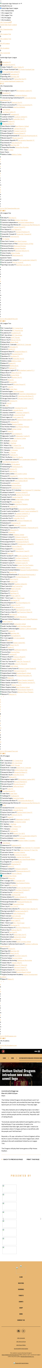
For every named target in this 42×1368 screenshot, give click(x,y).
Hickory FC (13, 469)
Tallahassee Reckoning (24, 960)
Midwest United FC (21, 537)
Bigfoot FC (13, 368)
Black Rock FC (16, 373)
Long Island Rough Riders (26, 509)
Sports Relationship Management (10, 1354)
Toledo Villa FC (17, 659)
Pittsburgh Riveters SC (24, 902)
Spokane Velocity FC (22, 251)
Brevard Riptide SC (20, 782)
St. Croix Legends (19, 638)
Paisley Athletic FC (20, 897)
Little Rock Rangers (21, 504)
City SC (9, 403)
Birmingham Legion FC (24, 90)
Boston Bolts (14, 375)
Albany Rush (14, 342)
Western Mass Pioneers (25, 692)
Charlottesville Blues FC (26, 396)
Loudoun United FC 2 (23, 513)
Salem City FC (15, 605)
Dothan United (16, 429)
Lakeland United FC (21, 492)
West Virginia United (23, 687)
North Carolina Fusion (23, 888)
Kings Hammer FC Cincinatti (30, 848)
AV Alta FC (12, 218)
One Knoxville (15, 895)
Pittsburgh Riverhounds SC (29, 135)
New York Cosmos (20, 241)
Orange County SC (20, 131)
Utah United (14, 666)
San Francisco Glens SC (24, 612)
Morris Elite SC (17, 546)
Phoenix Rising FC (20, 133)
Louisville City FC (19, 119)
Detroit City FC (17, 102)
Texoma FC (13, 654)
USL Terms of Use (21, 1341)
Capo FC (10, 387)
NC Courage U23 (19, 880)
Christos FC (13, 401)
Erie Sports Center (20, 438)
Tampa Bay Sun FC (20, 79)
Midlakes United (18, 535)
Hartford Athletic (19, 107)
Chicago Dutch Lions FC (26, 398)
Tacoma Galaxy (17, 958)
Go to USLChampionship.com (10, 208)
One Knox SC (14, 236)
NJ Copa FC (14, 885)
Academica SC (16, 333)
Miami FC (11, 121)
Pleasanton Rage (18, 904)
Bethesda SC (14, 365)
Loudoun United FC (20, 117)
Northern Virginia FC (23, 560)
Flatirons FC (14, 455)
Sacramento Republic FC (26, 140)
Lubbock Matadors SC (24, 520)
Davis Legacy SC (18, 417)
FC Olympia (14, 450)
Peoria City (13, 572)
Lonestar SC (14, 506)
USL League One (6, 13)
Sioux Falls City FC (20, 934)
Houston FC (14, 476)
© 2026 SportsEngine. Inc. (27, 1356)
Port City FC (14, 579)
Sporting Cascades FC (23, 265)
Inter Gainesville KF (21, 481)
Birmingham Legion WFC (26, 779)
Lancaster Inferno (19, 852)
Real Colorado (16, 588)
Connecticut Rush (19, 415)
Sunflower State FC (20, 650)
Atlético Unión (16, 361)
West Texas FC (17, 685)
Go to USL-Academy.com (8, 1045)
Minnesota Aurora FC (23, 871)
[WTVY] (9, 1238)
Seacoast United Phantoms (29, 619)
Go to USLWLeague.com (8, 1036)
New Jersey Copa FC (22, 551)
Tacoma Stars (15, 652)
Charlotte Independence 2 (27, 394)
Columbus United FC (22, 412)
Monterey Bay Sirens (9, 876)
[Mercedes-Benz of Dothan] (9, 1212)
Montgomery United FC (26, 544)
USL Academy (6, 20)
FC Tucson (12, 452)
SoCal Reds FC (16, 939)
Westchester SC (17, 255)
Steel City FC (14, 645)
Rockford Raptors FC (23, 603)
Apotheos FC (14, 356)
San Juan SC (13, 614)
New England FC (18, 549)
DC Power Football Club (26, 69)
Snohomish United (20, 624)
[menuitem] (4, 1058)
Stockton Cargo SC (20, 956)
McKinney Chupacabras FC (29, 527)
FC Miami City (16, 445)
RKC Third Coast (18, 598)
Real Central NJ (17, 586)
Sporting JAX (14, 76)
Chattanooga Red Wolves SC (30, 225)
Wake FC (11, 678)
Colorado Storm (17, 410)
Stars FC (10, 640)
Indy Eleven (6, 109)
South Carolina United (23, 626)
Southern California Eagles (28, 628)
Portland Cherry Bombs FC (29, 909)
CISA (6, 405)
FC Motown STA (18, 448)
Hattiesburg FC (17, 466)
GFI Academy (15, 464)
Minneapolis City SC (22, 539)
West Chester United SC (26, 680)
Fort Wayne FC (16, 229)
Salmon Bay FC (17, 930)
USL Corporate (5, 22)
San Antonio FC (17, 143)
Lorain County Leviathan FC (29, 511)
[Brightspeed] (9, 1186)
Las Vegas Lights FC (9, 112)
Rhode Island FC (17, 138)
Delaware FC (14, 422)
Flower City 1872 (19, 833)
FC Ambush (13, 441)
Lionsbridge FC (17, 502)
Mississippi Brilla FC (22, 542)
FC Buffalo (12, 443)
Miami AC (11, 532)
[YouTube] (3, 211)
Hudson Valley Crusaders (26, 840)
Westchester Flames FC (25, 689)
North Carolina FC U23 (25, 556)
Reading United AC (20, 584)
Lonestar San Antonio (23, 857)
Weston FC (13, 694)
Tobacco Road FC (20, 657)
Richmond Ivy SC (18, 918)
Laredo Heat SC (17, 497)
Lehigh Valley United (22, 499)
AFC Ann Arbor (17, 335)
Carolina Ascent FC (8, 64)
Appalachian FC (17, 354)
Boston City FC (17, 377)
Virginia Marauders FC (24, 675)
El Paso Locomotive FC (24, 105)
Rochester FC (15, 600)
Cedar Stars (13, 389)
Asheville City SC (18, 358)
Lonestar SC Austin (20, 855)
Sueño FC (11, 647)
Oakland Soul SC (18, 892)
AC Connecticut (17, 328)
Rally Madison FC (19, 913)
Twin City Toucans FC (23, 661)
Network (15, 3)
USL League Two (6, 15)
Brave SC (11, 380)
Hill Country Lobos (20, 474)
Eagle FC (10, 431)
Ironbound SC (15, 483)
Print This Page (33, 1159)
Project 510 (13, 581)
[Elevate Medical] (9, 1203)
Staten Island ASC (19, 643)
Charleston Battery (20, 95)
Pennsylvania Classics (23, 567)
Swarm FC (11, 631)
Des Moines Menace (22, 426)
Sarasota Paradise (20, 248)
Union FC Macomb (20, 664)
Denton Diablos (17, 424)
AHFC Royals (15, 337)
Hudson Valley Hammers (26, 478)
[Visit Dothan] (9, 1230)
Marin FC (11, 866)
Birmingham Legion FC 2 (26, 370)
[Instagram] (3, 83)
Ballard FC (12, 363)
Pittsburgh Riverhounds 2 (27, 574)
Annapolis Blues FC (20, 351)
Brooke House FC (20, 384)
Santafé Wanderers (20, 617)
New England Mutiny (23, 883)
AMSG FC (11, 349)
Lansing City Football (23, 495)
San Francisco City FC (23, 610)
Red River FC (14, 593)
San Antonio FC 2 (18, 607)
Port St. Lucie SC (18, 262)
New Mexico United (22, 126)
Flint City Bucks (17, 457)
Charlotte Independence (26, 222)
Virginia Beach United (23, 673)
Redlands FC (14, 591)
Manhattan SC (16, 523)
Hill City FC (13, 471)
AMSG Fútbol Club (20, 770)
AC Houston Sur (17, 330)
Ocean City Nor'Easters (25, 565)
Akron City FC (16, 340)
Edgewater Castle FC (23, 436)
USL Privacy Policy (21, 1345)
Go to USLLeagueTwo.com (9, 751)
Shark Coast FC (7, 621)
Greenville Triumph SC (24, 234)
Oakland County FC (21, 563)
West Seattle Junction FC (26, 682)
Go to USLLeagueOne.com (9, 319)
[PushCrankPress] (9, 1221)
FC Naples (5, 239)
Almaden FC (14, 347)
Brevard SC (13, 382)
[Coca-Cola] (9, 1194)
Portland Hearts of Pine (25, 243)
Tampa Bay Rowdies (22, 147)
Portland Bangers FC (22, 577)
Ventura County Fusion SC (27, 668)
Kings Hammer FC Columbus (30, 490)
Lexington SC (14, 74)
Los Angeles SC (17, 862)
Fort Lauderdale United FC (11, 72)
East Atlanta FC (17, 434)
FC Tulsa (10, 150)
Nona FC (10, 553)
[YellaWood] (9, 1247)
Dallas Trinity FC (18, 67)
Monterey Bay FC (8, 124)
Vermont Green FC (20, 671)
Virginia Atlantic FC (21, 970)
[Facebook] (0, 83)
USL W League (6, 17)
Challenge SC (14, 796)
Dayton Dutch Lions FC (24, 419)
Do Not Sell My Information (21, 1348)
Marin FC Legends (20, 525)
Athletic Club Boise (21, 220)
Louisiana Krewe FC (21, 516)
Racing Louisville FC (21, 911)
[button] (38, 1051)
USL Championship (7, 10)
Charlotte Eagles (18, 391)
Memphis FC (14, 530)
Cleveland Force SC (20, 408)
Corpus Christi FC (19, 227)
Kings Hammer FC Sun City (29, 850)
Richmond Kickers (20, 246)
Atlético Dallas (16, 154)
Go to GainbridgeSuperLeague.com (12, 81)
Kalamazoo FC (16, 488)
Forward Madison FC (23, 232)
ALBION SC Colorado (23, 344)
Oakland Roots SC (20, 128)
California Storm (18, 786)
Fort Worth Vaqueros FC (10, 462)
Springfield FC (16, 635)
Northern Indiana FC (22, 558)
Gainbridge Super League (9, 8)
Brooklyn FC (6, 62)
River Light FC (16, 596)
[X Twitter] (2, 83)
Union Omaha (15, 253)
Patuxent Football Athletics (29, 570)
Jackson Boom (16, 485)
